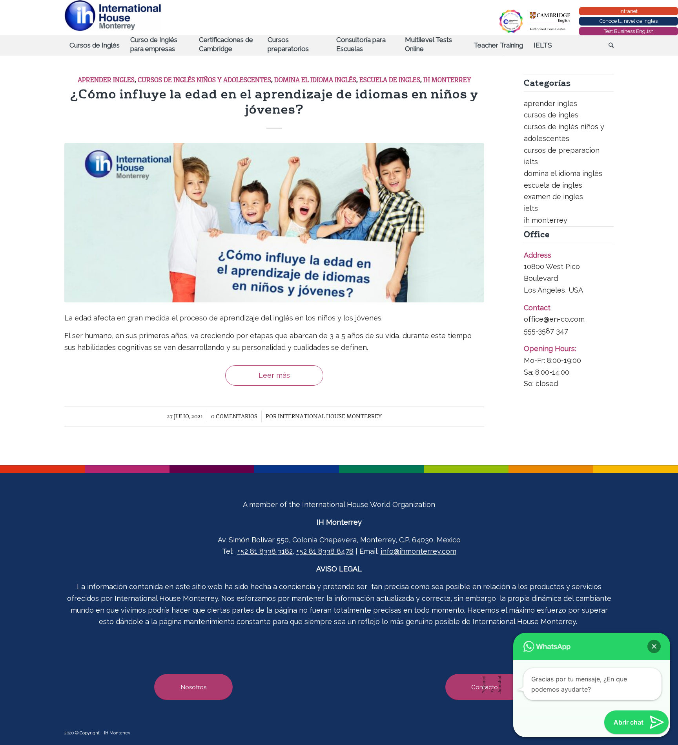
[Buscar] (608, 45)
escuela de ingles (389, 80)
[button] (654, 646)
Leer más (274, 375)
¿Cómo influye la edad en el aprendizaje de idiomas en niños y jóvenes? (274, 101)
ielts (531, 208)
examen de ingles (553, 196)
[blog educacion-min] (274, 222)
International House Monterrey (330, 416)
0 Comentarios (234, 416)
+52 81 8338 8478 (325, 551)
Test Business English (629, 31)
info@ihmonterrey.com (418, 551)
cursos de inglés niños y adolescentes (204, 80)
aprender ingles (106, 80)
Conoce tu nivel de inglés (629, 21)
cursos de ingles (551, 115)
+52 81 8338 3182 (265, 551)
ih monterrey (447, 80)
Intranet (629, 11)
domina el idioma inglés (315, 80)
